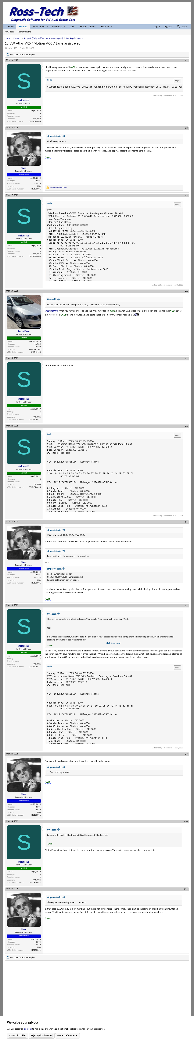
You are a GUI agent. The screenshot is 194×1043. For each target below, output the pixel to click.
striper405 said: (54, 136)
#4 (186, 291)
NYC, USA (37, 119)
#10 (186, 822)
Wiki (72, 26)
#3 (186, 196)
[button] (47, 26)
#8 (186, 606)
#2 (186, 128)
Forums (23, 26)
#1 (186, 60)
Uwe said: (51, 299)
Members (57, 26)
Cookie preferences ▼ (67, 1036)
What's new (38, 26)
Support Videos (87, 26)
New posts (10, 32)
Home (10, 26)
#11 (186, 889)
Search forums (24, 32)
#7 (186, 522)
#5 (186, 359)
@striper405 (51, 311)
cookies (28, 1029)
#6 (186, 426)
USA (39, 186)
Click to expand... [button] (114, 643)
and (58, 187)
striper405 (12, 48)
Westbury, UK (35, 350)
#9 (186, 754)
